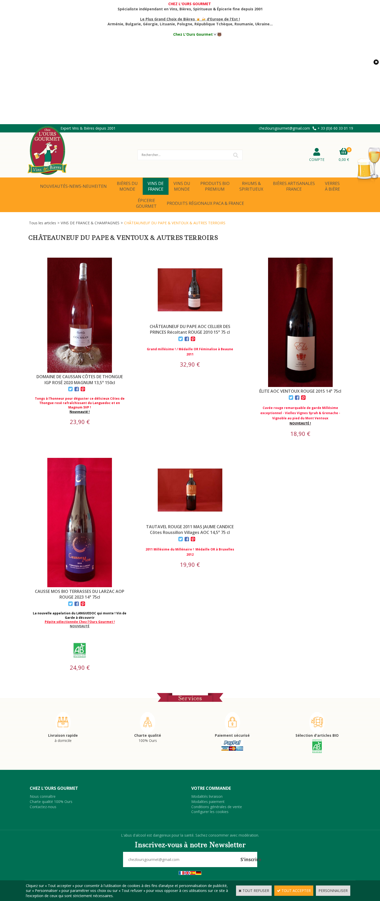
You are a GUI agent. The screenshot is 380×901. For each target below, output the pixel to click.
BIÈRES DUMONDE (127, 186)
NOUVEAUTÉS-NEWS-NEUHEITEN (73, 186)
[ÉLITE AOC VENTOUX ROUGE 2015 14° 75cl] (300, 385)
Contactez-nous (43, 806)
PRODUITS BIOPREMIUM (215, 186)
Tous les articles (42, 222)
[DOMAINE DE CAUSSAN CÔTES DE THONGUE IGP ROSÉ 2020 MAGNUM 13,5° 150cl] (79, 371)
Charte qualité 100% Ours (51, 801)
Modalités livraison (207, 796)
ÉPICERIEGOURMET (146, 203)
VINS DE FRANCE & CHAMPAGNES (90, 222)
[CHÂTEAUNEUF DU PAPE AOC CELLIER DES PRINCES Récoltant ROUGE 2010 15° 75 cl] (190, 320)
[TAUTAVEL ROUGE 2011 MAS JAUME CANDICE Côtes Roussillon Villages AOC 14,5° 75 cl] (190, 521)
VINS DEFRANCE (156, 186)
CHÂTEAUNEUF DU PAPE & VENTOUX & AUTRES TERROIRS (174, 222)
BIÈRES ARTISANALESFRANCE (294, 186)
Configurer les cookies (210, 811)
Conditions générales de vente (216, 806)
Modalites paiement (208, 801)
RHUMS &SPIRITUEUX (251, 186)
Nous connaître (43, 796)
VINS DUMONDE (181, 186)
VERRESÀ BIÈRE (332, 186)
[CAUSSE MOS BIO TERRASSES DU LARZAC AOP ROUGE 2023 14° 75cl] (79, 585)
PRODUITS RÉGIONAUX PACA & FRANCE (205, 203)
